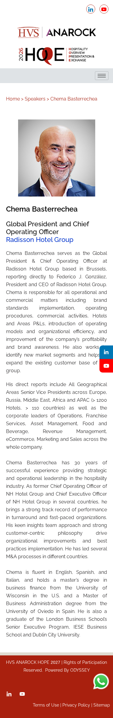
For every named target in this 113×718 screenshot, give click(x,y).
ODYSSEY (80, 670)
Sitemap (101, 705)
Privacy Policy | (77, 705)
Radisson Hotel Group (40, 239)
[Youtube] (103, 9)
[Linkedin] (106, 352)
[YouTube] (106, 366)
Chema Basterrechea (73, 99)
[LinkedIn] (90, 9)
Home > (15, 99)
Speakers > (37, 99)
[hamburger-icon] (101, 75)
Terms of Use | (47, 705)
